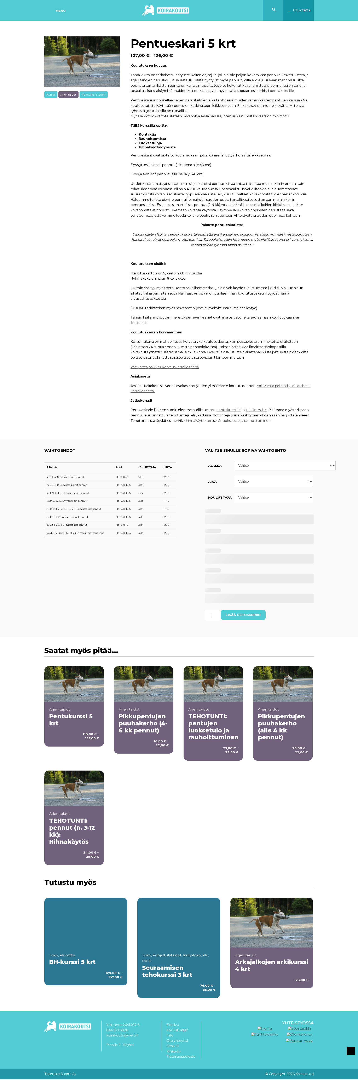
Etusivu (173, 1025)
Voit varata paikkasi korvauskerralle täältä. (165, 367)
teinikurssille (256, 410)
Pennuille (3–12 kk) (93, 94)
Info (170, 1035)
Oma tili (173, 1046)
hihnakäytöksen (199, 421)
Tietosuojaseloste (181, 1056)
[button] (274, 10)
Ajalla (52, 467)
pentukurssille (282, 91)
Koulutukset (177, 1030)
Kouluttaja (147, 467)
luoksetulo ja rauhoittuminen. (246, 421)
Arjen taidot (68, 94)
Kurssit (51, 94)
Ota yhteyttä (177, 1041)
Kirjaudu (174, 1051)
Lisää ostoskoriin (243, 615)
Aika (119, 467)
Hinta (167, 467)
